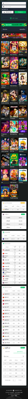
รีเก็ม (16, 395)
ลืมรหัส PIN (5, 9)
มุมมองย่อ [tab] (7, 351)
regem (12, 395)
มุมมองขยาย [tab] (20, 351)
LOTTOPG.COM (18, 392)
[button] (14, 380)
